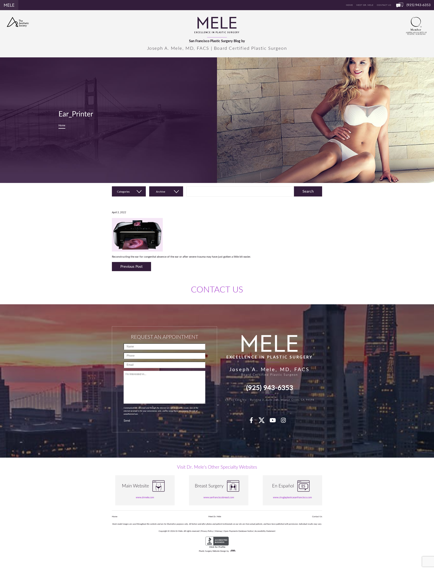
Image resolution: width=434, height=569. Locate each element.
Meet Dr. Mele (364, 5)
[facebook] (253, 421)
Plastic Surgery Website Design (212, 551)
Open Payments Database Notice (238, 531)
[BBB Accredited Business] (217, 542)
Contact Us (384, 5)
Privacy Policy (207, 531)
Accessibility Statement (265, 531)
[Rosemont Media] (232, 551)
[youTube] (275, 421)
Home (349, 5)
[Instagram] (285, 421)
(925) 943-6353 (269, 388)
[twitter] (263, 421)
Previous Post (131, 266)
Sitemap (218, 531)
